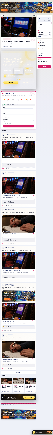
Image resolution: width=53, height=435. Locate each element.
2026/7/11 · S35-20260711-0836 (10, 174)
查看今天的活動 (28, 397)
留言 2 (6, 205)
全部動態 (34, 130)
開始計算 (18, 125)
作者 (5, 404)
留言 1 (6, 168)
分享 (8, 168)
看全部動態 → (18, 372)
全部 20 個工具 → (40, 55)
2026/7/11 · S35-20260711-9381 (9, 285)
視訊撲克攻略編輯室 (5, 46)
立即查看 (49, 432)
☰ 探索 (3, 15)
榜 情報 (34, 15)
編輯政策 (8, 404)
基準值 (4, 107)
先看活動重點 (26, 82)
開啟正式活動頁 (10, 82)
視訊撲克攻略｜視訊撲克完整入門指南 (16, 41)
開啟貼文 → (11, 168)
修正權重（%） (5, 119)
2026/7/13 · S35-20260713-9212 (10, 336)
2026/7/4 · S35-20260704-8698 (9, 210)
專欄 (10, 404)
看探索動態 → (40, 36)
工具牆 (13, 404)
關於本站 (2, 404)
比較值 (4, 113)
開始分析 (44, 66)
